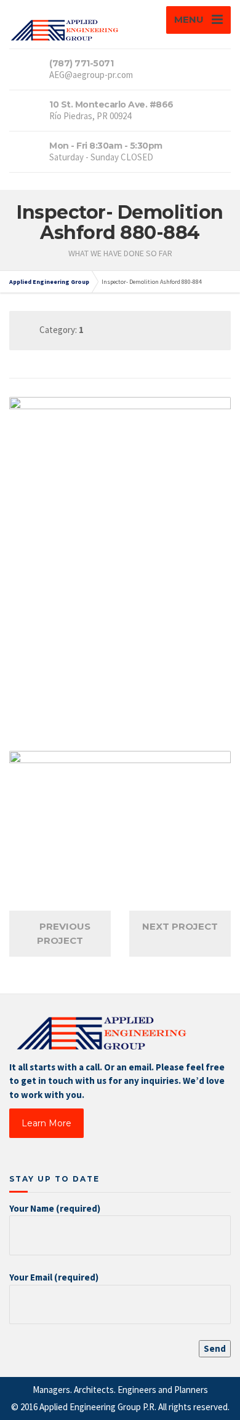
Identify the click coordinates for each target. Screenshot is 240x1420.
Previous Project (63, 933)
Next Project (180, 926)
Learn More (46, 1123)
